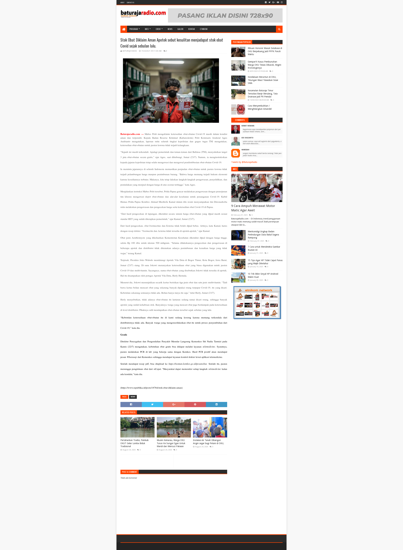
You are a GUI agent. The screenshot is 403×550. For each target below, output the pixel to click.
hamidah (245, 150)
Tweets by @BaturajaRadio (244, 162)
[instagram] (281, 2)
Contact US (130, 2)
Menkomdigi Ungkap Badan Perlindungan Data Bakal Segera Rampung (263, 234)
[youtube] (278, 2)
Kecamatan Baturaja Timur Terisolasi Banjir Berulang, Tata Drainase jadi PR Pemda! (263, 93)
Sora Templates (138, 546)
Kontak (191, 29)
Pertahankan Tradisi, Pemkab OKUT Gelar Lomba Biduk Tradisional (134, 443)
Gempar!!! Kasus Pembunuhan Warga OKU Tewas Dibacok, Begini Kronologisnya (264, 64)
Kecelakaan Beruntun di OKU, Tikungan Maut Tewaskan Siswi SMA (263, 80)
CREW (158, 29)
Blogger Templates (156, 546)
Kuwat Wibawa (247, 126)
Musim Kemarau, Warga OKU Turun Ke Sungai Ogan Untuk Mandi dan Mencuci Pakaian (171, 443)
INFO (147, 29)
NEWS (170, 29)
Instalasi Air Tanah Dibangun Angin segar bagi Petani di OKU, (208, 442)
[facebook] (265, 2)
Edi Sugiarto (247, 138)
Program (133, 29)
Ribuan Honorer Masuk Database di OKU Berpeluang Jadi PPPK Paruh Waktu (265, 51)
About (122, 2)
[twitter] (269, 2)
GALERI (180, 29)
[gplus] (274, 2)
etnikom (203, 29)
